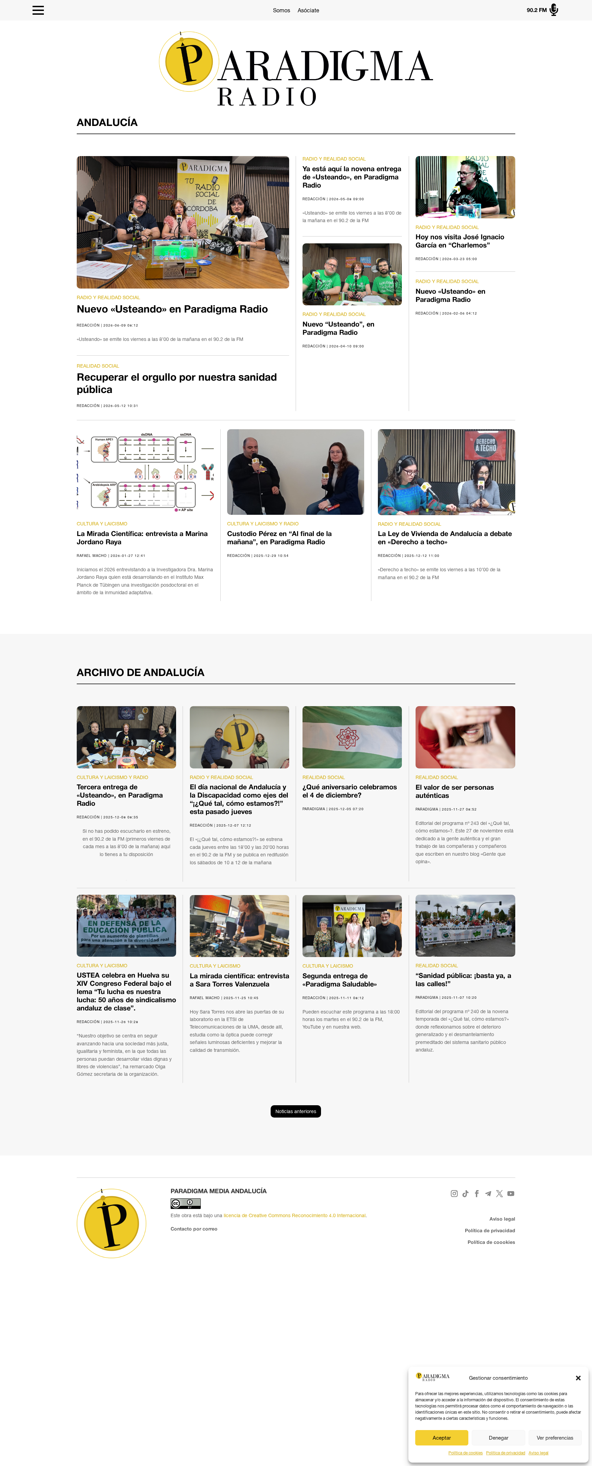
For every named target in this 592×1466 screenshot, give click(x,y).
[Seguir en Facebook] (477, 1193)
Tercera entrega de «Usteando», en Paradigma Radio (120, 796)
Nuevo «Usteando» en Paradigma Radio (172, 310)
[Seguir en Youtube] (511, 1193)
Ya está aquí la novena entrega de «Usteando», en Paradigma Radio (352, 177)
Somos (281, 10)
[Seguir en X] (499, 1193)
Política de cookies (465, 1453)
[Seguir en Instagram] (454, 1193)
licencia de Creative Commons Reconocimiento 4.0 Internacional (295, 1215)
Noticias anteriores (295, 1111)
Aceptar (442, 1438)
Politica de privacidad (505, 1453)
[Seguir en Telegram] (488, 1193)
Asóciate (308, 10)
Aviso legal (538, 1453)
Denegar (498, 1438)
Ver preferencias (555, 1438)
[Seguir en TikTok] (465, 1193)
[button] (578, 1378)
